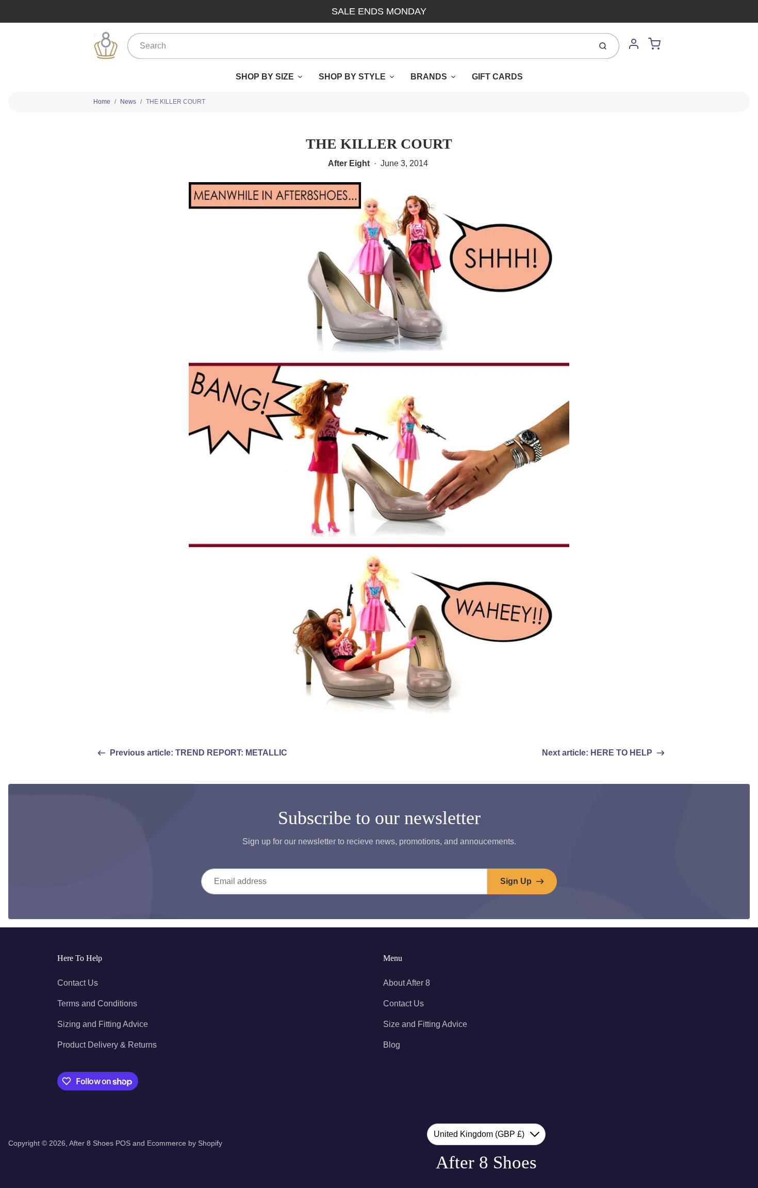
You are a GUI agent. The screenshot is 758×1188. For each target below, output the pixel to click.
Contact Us (77, 982)
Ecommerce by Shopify (184, 1143)
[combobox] (358, 46)
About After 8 (406, 982)
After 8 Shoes (91, 1143)
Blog (391, 1044)
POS (123, 1143)
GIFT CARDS (497, 76)
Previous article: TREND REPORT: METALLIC (198, 752)
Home (101, 101)
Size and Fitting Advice (425, 1024)
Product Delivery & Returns (107, 1044)
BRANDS (428, 76)
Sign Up (516, 881)
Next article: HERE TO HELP (597, 752)
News (128, 101)
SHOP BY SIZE (265, 76)
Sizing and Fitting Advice (102, 1024)
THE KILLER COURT (175, 101)
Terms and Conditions (97, 1003)
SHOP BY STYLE (352, 76)
